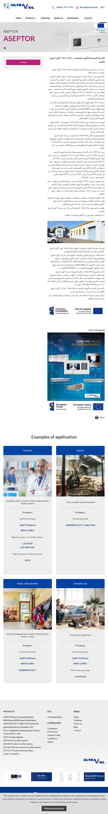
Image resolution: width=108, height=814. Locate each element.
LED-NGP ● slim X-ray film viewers (18, 744)
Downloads (73, 18)
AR (101, 7)
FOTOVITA (80, 676)
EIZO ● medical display (13, 737)
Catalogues (52, 728)
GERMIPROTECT (27, 670)
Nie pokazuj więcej (54, 808)
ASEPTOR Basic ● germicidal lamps (18, 717)
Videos (50, 742)
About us (58, 18)
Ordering (45, 18)
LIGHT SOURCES (11, 754)
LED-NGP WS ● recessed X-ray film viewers (22, 747)
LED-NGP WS (27, 547)
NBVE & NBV (27, 530)
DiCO (28, 560)
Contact (88, 18)
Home (19, 18)
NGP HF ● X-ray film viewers (15, 740)
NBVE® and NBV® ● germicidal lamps (19, 720)
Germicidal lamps (54, 717)
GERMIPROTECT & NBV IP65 (80, 525)
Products (30, 18)
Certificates (52, 731)
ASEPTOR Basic (28, 525)
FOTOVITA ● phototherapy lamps (18, 750)
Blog (76, 727)
